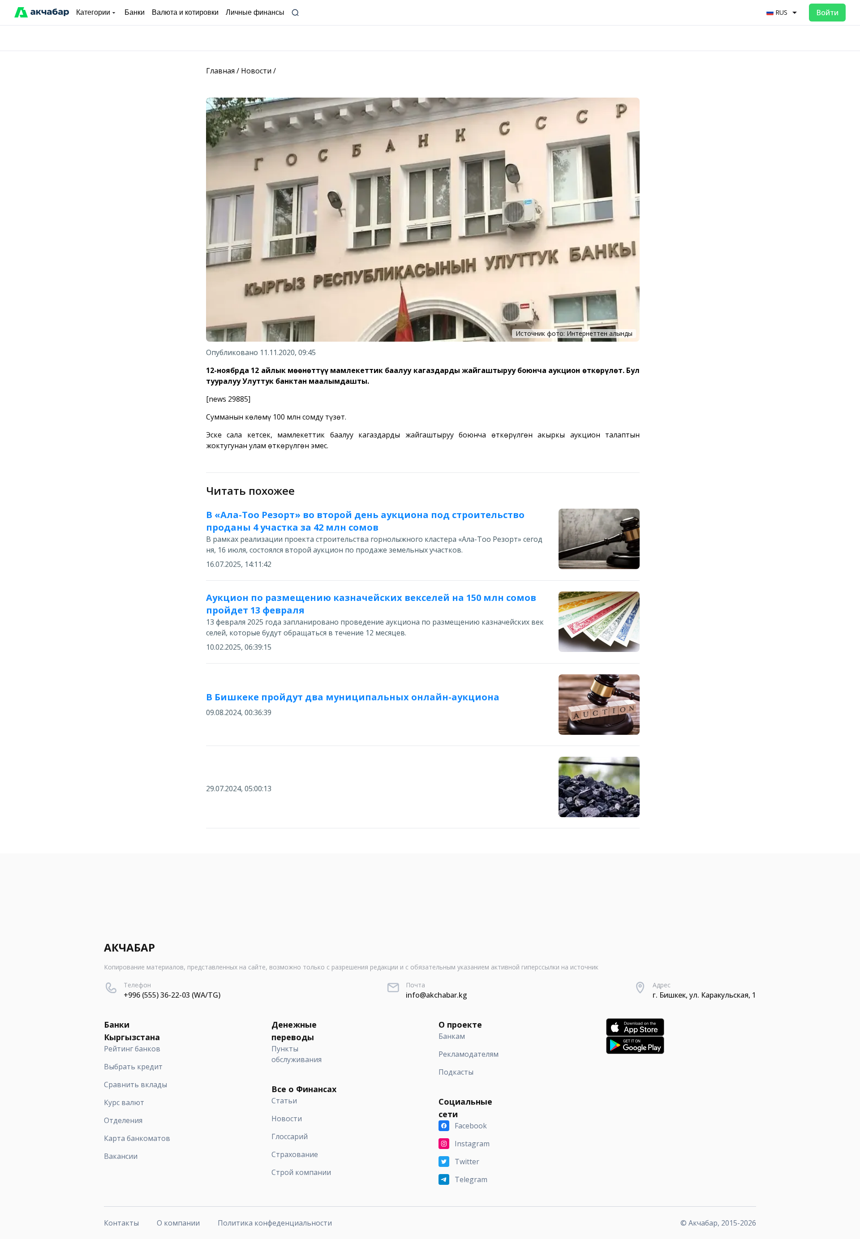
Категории (93, 12)
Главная (220, 71)
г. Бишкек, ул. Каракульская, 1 (704, 995)
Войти (827, 12)
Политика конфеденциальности (275, 1223)
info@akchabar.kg (436, 995)
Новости (256, 71)
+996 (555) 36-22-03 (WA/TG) (172, 995)
